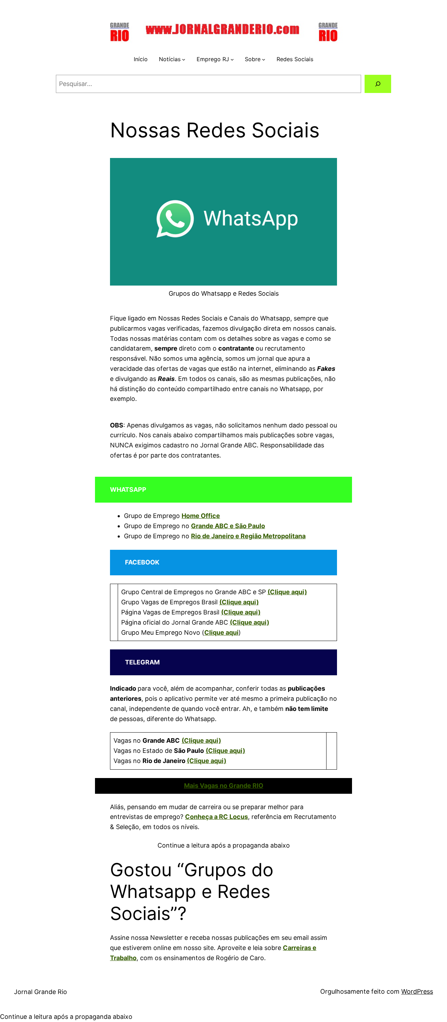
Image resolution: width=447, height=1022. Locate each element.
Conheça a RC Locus (216, 816)
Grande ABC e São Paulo (228, 526)
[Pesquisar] (378, 84)
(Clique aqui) (287, 592)
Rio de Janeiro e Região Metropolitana (248, 536)
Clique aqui (221, 632)
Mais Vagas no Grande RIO (223, 785)
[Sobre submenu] (263, 59)
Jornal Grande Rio (40, 991)
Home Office (201, 515)
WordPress (417, 991)
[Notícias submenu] (183, 59)
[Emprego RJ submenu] (232, 59)
